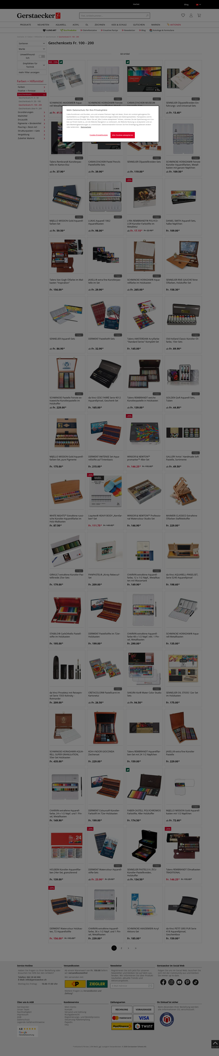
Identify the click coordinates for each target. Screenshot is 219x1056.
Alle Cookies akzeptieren (122, 135)
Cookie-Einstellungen (99, 135)
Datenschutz (86, 127)
